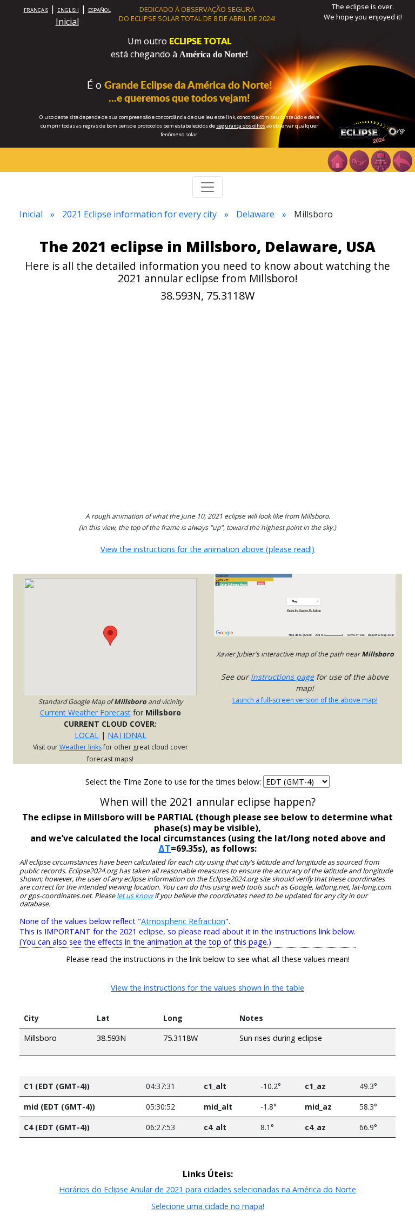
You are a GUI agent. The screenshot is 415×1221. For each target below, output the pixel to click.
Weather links (80, 747)
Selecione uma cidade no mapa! (207, 1206)
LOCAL (87, 735)
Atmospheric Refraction (183, 921)
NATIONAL (127, 735)
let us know (135, 895)
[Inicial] (337, 160)
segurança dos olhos (240, 125)
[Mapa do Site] (380, 160)
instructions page (282, 677)
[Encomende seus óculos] (359, 160)
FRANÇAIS (36, 10)
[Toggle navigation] (207, 187)
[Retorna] (402, 160)
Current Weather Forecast (85, 712)
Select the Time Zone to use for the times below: (174, 782)
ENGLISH (68, 10)
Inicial (67, 22)
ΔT (164, 848)
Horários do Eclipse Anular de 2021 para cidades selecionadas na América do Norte (207, 1189)
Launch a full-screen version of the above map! (305, 700)
